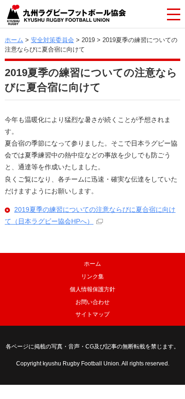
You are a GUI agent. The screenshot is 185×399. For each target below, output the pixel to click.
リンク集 (92, 276)
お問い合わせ (92, 302)
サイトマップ (92, 314)
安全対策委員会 (52, 39)
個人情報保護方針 (92, 289)
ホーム (14, 39)
